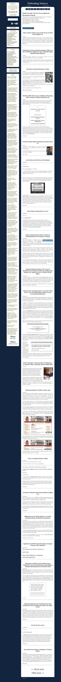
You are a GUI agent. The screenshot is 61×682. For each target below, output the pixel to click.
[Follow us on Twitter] (9, 25)
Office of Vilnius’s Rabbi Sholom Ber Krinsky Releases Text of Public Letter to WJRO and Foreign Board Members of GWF (12, 83)
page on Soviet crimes (44, 132)
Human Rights (13, 27)
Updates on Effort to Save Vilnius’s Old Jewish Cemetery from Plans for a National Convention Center (12, 264)
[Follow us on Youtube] (15, 24)
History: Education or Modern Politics (38, 499)
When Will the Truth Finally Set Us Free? (37, 211)
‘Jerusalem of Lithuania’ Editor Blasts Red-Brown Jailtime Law (38, 493)
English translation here (40, 463)
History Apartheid (30, 406)
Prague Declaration (31, 133)
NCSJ (26, 154)
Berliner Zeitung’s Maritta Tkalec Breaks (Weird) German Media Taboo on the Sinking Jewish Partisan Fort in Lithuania (12, 193)
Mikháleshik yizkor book (11, 38)
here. (33, 537)
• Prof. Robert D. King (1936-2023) (12, 57)
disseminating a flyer (27, 523)
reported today (27, 569)
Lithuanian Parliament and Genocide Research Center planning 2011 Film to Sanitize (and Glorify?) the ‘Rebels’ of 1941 (38, 605)
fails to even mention (48, 259)
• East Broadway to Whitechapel (12, 61)
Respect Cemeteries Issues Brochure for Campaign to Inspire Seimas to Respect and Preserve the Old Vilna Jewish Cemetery (12, 200)
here (26, 245)
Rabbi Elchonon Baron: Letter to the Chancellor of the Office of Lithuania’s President (12, 244)
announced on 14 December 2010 (38, 654)
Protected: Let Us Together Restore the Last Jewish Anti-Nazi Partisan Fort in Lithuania (12, 301)
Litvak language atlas (10, 35)
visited (38, 580)
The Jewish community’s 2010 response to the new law (38, 117)
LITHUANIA (13, 71)
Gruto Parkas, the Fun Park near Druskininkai (38, 160)
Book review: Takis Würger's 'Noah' (11, 326)
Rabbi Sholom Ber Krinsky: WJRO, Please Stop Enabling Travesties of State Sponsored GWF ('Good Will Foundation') (12, 161)
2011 (44, 123)
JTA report (30, 152)
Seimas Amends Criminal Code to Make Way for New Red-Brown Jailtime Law (38, 33)
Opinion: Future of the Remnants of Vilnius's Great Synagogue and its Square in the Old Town (12, 125)
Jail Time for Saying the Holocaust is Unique (37, 69)
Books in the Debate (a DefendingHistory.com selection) (11, 120)
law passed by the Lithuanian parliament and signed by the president (36, 506)
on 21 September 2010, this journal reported (37, 297)
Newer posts (37, 669)
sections (16, 5)
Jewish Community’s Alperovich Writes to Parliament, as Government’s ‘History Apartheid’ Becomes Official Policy (38, 363)
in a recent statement (43, 403)
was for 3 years (36, 82)
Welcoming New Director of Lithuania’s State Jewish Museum (12, 321)
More (13, 337)
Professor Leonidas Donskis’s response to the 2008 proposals (38, 121)
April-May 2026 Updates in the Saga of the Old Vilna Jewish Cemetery (12, 309)
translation (38, 226)
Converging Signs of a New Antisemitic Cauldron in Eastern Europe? (12, 130)
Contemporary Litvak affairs (11, 39)
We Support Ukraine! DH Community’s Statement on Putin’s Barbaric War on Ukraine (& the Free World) (12, 89)
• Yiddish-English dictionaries (11, 53)
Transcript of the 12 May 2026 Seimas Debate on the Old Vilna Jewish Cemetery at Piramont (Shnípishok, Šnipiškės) (12, 230)
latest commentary (31, 226)
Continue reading (24, 135)
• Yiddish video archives (10, 58)
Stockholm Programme (35, 660)
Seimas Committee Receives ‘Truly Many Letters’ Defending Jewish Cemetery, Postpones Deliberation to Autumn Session (12, 207)
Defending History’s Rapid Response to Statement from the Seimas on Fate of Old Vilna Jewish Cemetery (12, 295)
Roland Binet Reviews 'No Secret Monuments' (12, 305)
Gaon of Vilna (9, 37)
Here (27, 148)
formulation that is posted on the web (33, 530)
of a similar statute (35, 76)
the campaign (45, 307)
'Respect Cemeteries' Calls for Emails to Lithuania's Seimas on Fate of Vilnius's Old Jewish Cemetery (12, 259)
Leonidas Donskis (27, 217)
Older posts (38, 672)
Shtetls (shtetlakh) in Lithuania (12, 36)
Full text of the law (46, 101)
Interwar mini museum (10, 34)
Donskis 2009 (31, 132)
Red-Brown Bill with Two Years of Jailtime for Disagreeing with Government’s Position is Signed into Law (38, 96)
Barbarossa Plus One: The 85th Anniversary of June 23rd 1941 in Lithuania (12, 167)
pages (14, 6)
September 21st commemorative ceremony (32, 377)
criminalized (41, 72)
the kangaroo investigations (32, 306)
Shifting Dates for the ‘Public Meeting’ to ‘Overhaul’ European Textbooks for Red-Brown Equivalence (37, 517)
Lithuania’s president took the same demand (32, 661)
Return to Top (24, 678)
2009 (41, 123)
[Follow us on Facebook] (11, 24)
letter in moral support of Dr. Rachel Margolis (42, 577)
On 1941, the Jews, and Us (37, 625)
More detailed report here (27, 89)
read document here (29, 300)
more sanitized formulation (30, 534)
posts (12, 6)
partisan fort (48, 580)
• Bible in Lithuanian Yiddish (11, 60)
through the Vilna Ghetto (26, 578)
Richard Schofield (28, 168)
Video (23, 154)
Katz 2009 (36, 132)
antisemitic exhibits (29, 307)
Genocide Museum (33, 259)
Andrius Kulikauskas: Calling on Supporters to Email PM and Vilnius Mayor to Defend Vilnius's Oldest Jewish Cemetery (12, 136)
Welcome (12, 3)
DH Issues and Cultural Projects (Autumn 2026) (11, 77)
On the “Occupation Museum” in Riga (38, 458)
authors (13, 5)
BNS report (24, 43)
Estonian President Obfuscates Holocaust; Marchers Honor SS (38, 142)
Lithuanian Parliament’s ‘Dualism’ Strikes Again (37, 390)
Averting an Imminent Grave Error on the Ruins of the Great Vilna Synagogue (12, 156)
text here (49, 394)
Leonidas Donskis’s (35, 634)
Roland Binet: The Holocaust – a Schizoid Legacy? (11, 179)
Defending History (37, 4)
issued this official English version (45, 277)
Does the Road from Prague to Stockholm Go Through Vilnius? (38, 650)
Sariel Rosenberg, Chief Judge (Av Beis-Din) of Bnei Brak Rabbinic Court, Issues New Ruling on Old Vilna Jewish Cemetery (12, 114)
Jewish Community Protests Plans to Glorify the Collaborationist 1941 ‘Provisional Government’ (37, 235)
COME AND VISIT (13, 69)
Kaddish (8, 44)
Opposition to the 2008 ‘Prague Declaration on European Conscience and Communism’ (37, 544)
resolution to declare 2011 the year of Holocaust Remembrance (40, 383)
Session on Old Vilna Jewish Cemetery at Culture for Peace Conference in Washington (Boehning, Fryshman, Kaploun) (12, 150)
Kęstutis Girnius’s (28, 634)
